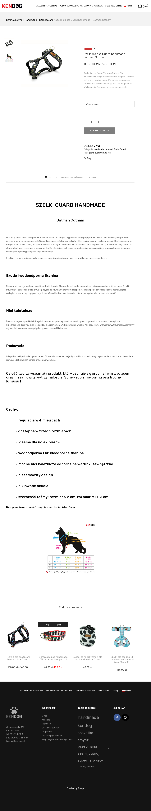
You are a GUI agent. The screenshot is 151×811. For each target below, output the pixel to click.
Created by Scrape (75, 788)
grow (100, 760)
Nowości (109, 149)
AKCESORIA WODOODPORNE (70, 6)
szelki (108, 153)
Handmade (31, 20)
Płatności (46, 724)
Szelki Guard (46, 20)
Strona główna (14, 20)
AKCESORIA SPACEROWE (46, 6)
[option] (44, 63)
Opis (47, 177)
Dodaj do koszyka (99, 130)
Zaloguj (119, 6)
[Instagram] (125, 717)
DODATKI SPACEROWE (93, 6)
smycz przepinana (87, 743)
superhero (99, 153)
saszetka (85, 733)
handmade (88, 717)
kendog (85, 725)
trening (82, 766)
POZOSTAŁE (109, 6)
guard (91, 153)
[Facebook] (117, 717)
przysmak (91, 766)
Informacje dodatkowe (69, 177)
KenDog (87, 158)
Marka (92, 177)
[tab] (47, 177)
